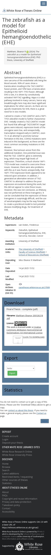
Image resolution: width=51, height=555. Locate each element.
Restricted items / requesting (17, 476)
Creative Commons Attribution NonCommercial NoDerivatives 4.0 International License (24, 330)
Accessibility (8, 511)
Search (5, 470)
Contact (6, 508)
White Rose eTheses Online (24, 11)
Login (5, 439)
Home (5, 463)
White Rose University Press (17, 454)
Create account (10, 436)
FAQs (5, 495)
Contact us (41, 413)
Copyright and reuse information (19, 498)
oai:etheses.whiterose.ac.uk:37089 (34, 287)
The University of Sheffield (31, 249)
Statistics (7, 483)
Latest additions (10, 473)
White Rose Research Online (17, 451)
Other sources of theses (15, 480)
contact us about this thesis (20, 410)
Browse (6, 467)
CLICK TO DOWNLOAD (33, 337)
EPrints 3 (40, 531)
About (5, 492)
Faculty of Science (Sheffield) (32, 252)
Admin (44, 421)
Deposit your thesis (12, 442)
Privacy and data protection (16, 501)
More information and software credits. (18, 539)
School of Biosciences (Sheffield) (34, 254)
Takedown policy (11, 505)
